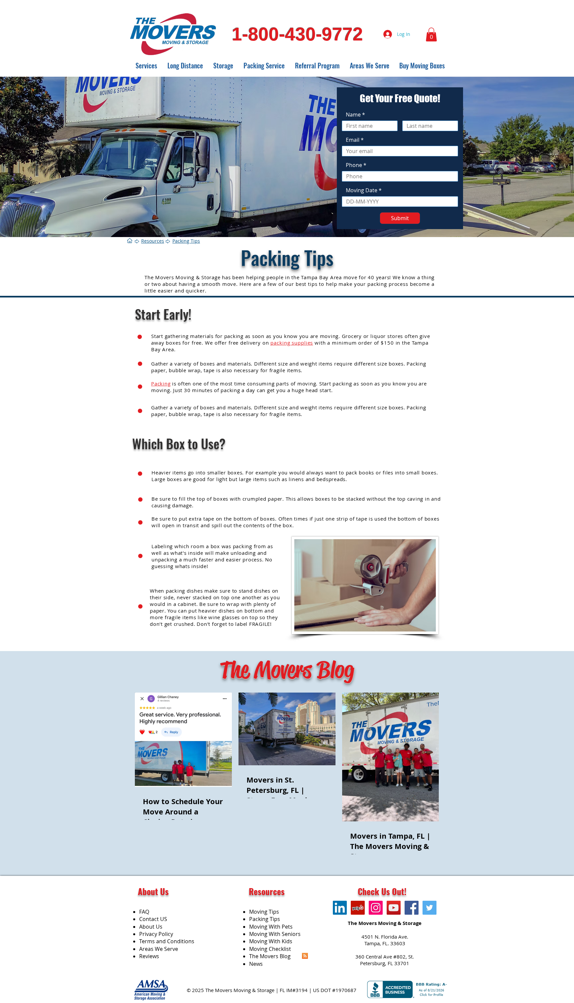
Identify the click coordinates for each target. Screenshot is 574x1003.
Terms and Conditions (166, 941)
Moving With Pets (271, 926)
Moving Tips (264, 911)
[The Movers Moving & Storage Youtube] (394, 908)
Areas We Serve (158, 949)
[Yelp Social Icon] (358, 908)
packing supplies (291, 342)
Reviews (149, 956)
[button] (431, 35)
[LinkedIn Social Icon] (340, 908)
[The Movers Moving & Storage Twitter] (429, 908)
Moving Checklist (270, 949)
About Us (150, 926)
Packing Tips (264, 919)
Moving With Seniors (275, 934)
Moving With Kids (270, 941)
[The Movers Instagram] (376, 908)
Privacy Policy (156, 934)
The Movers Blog (270, 956)
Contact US (153, 919)
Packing (160, 383)
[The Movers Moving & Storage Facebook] (412, 908)
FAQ (144, 911)
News (256, 963)
